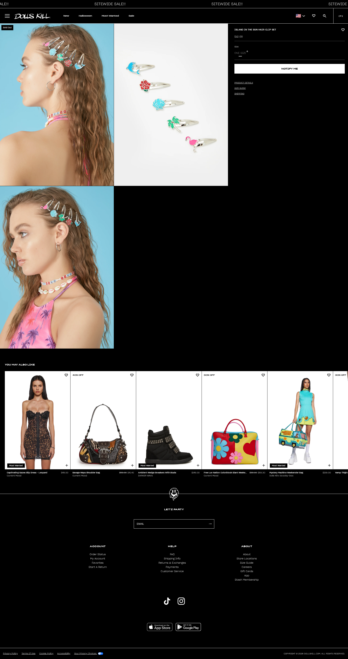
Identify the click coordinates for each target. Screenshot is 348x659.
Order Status (98, 554)
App (246, 575)
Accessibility (63, 654)
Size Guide (246, 563)
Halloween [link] (85, 16)
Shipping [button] (239, 94)
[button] (109, 4)
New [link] (66, 16)
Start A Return (98, 567)
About (247, 554)
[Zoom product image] (57, 105)
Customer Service (172, 571)
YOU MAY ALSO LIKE (20, 364)
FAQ (172, 554)
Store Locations (247, 558)
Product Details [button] (243, 83)
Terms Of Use (28, 654)
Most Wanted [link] (110, 16)
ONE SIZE (240, 53)
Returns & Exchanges (172, 563)
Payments (172, 567)
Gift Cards (246, 571)
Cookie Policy (46, 654)
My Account (97, 558)
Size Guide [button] (240, 88)
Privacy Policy (10, 654)
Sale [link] (131, 16)
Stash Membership (247, 580)
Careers (247, 567)
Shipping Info (172, 558)
